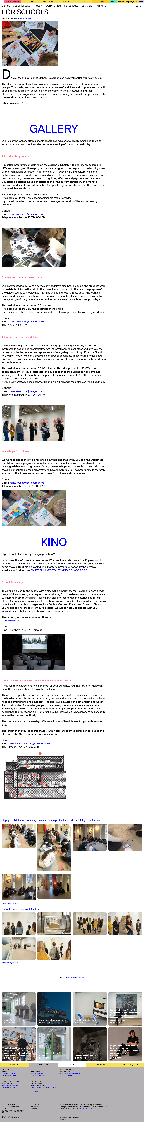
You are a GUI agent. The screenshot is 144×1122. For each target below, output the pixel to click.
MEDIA (39, 6)
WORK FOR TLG (53, 6)
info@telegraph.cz (9, 1073)
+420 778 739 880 (8, 1087)
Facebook (18, 18)
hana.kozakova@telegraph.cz (27, 213)
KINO (54, 542)
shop (113, 1)
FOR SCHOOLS (71, 6)
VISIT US (6, 6)
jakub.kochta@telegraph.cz (69, 1073)
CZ (137, 6)
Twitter (75, 977)
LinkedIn (28, 18)
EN (141, 6)
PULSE (66, 1)
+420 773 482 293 (37, 1075)
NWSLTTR (73, 1065)
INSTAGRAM (35, 1107)
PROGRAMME (12, 1)
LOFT (83, 1)
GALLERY (30, 1)
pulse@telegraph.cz (38, 1073)
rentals (121, 1)
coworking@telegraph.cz (11, 1085)
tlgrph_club (131, 1)
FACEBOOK (35, 1105)
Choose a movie (11, 620)
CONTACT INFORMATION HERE (87, 1109)
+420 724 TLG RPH (9, 1075)
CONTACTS (87, 6)
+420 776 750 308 (37, 1092)
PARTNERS (101, 6)
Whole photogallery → (10, 903)
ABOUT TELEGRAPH (23, 6)
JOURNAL (101, 1)
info (141, 1)
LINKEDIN (34, 1109)
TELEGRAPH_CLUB (130, 1065)
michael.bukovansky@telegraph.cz (43, 1088)
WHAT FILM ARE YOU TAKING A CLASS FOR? (59, 570)
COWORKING (48, 1)
